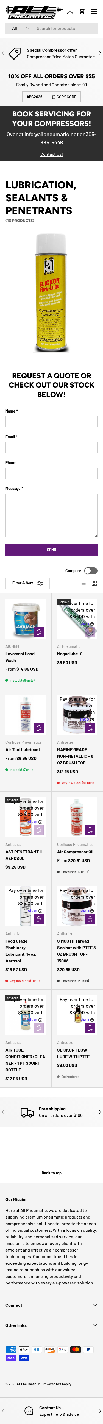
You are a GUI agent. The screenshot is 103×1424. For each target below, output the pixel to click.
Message (13, 488)
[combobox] (51, 28)
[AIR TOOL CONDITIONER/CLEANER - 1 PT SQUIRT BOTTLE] (25, 1015)
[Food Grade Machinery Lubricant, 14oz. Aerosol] (25, 906)
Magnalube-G (70, 653)
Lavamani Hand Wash (20, 657)
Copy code (66, 96)
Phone (10, 462)
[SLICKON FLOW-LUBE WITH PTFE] (77, 1015)
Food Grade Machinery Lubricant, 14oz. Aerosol (20, 950)
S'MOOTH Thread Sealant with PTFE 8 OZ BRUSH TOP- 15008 (76, 950)
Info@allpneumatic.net (51, 134)
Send (51, 549)
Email (10, 436)
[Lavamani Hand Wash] (25, 619)
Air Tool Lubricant (22, 749)
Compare (73, 570)
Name (10, 411)
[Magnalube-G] (77, 619)
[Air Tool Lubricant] (25, 715)
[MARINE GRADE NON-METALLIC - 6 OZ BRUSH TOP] (77, 715)
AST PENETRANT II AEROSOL (23, 855)
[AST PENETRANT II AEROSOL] (25, 817)
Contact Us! (51, 154)
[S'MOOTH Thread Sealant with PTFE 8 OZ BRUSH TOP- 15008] (77, 906)
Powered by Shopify (57, 1384)
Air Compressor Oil (75, 851)
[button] (82, 11)
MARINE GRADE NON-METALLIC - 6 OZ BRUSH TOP (75, 756)
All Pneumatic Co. (29, 1384)
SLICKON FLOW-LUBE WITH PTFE (73, 1053)
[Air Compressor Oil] (77, 817)
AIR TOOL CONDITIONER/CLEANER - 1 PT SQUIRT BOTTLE (25, 1059)
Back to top (52, 1173)
